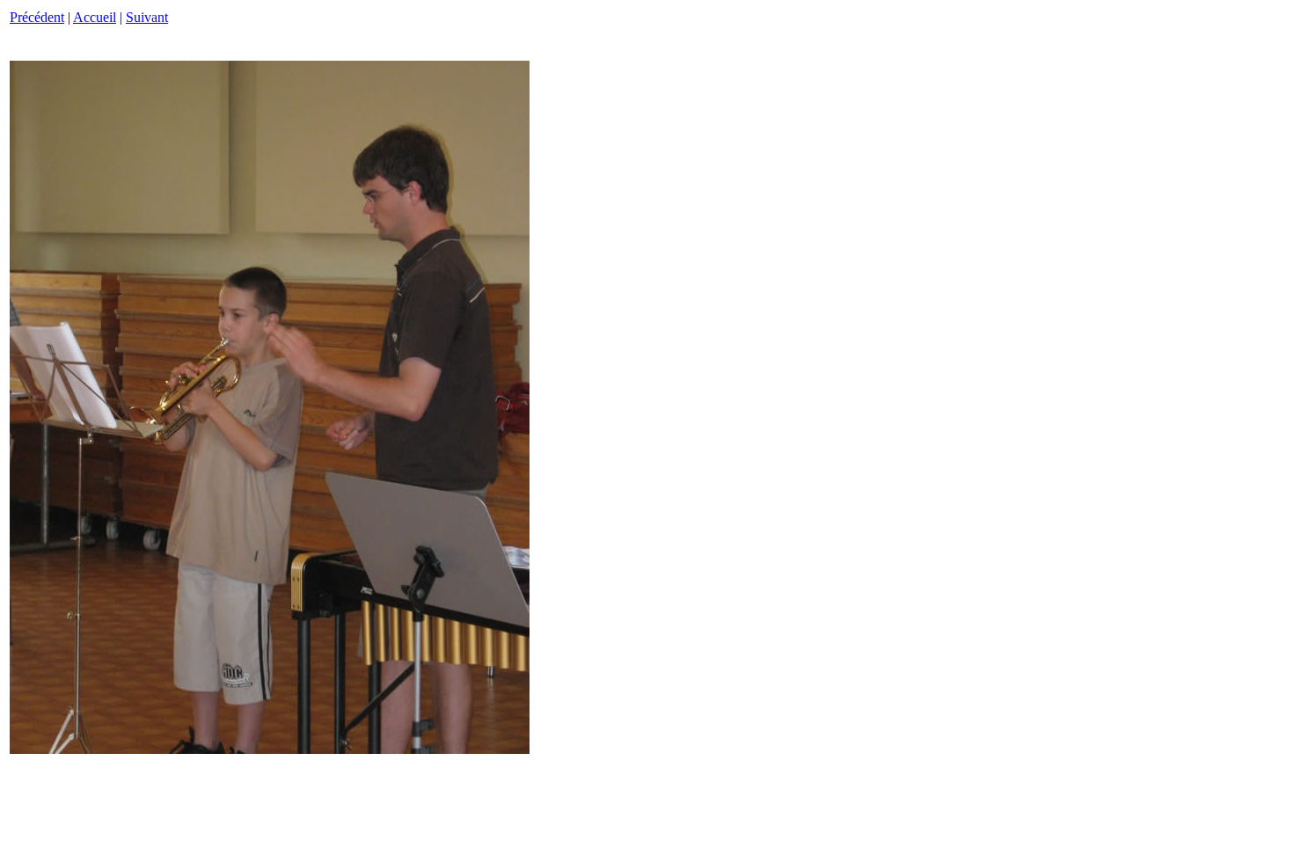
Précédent (37, 17)
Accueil (94, 17)
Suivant (147, 17)
